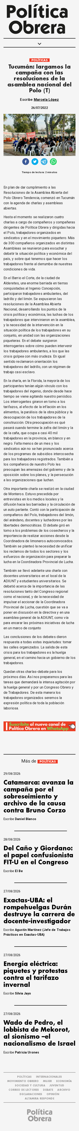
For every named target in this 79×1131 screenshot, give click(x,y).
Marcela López (46, 100)
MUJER (47, 1081)
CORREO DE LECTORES (24, 1090)
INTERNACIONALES (49, 1077)
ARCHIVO (63, 1090)
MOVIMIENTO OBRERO (23, 1081)
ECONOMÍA (64, 1081)
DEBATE (48, 1090)
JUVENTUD (56, 1085)
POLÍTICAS (39, 60)
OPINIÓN (53, 1094)
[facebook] (25, 162)
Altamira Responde (39, 1098)
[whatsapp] (53, 162)
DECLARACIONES (31, 1094)
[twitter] (34, 162)
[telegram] (44, 162)
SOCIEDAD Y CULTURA (30, 1085)
